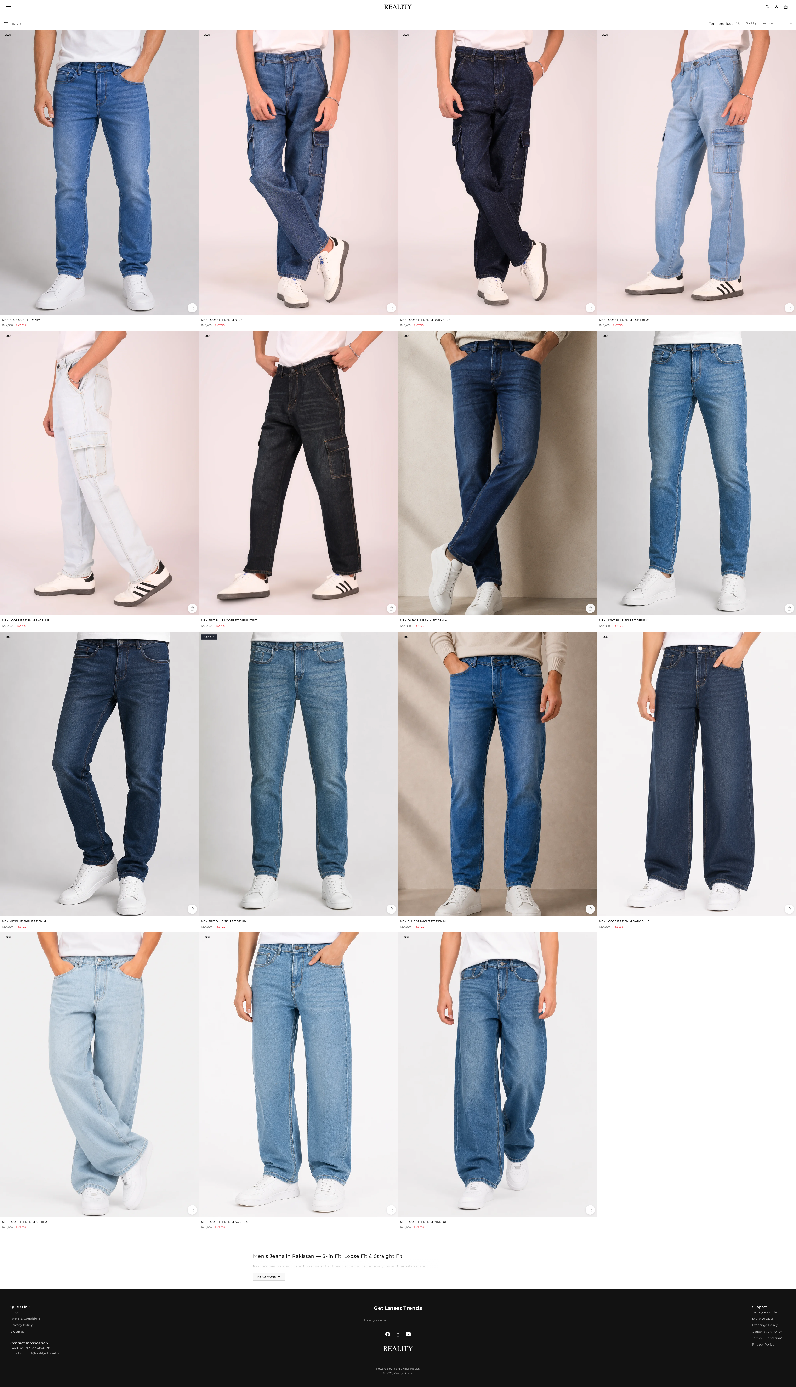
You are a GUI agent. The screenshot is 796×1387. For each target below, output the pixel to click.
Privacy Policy (21, 1325)
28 (681, 911)
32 (93, 310)
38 (112, 310)
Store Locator (763, 1318)
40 (510, 611)
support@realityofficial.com (42, 1353)
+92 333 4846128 (37, 1348)
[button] (8, 6)
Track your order (765, 1312)
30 (87, 310)
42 (517, 611)
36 (106, 310)
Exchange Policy (765, 1325)
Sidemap (17, 1332)
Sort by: (751, 23)
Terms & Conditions (25, 1318)
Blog (14, 1312)
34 (99, 310)
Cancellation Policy (767, 1332)
